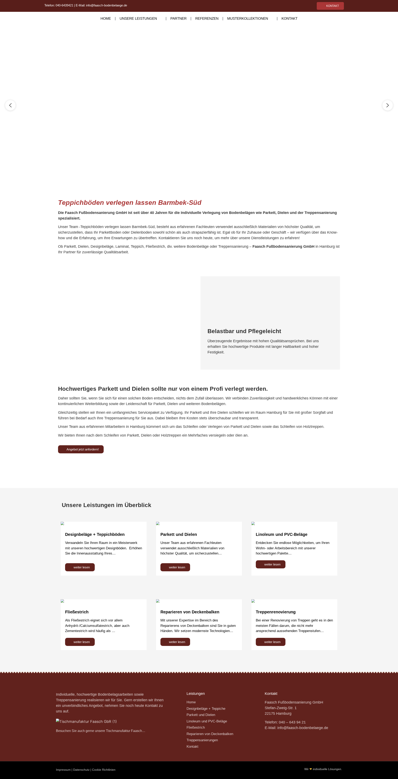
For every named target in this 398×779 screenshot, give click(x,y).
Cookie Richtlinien (103, 769)
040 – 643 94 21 (292, 722)
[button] (10, 105)
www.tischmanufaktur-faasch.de (156, 460)
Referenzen (206, 19)
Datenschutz (81, 769)
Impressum (63, 769)
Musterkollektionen (247, 19)
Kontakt (289, 19)
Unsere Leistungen (138, 19)
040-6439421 (64, 5)
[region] (199, 105)
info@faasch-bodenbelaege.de (106, 5)
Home (106, 19)
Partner (178, 19)
